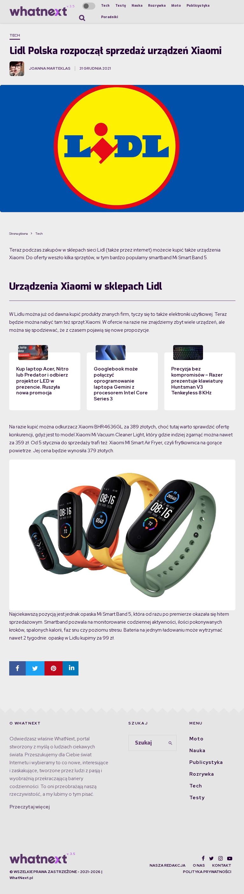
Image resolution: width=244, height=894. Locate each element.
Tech (105, 5)
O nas (199, 865)
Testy (120, 5)
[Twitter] (211, 858)
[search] (170, 743)
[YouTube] (229, 858)
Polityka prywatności (207, 871)
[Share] (17, 668)
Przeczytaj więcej (30, 807)
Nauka (137, 5)
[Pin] (53, 668)
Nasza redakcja (168, 865)
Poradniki (109, 17)
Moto (176, 5)
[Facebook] (203, 858)
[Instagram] (220, 858)
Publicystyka (197, 5)
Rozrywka (157, 5)
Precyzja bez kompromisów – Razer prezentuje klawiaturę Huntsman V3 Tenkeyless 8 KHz (197, 381)
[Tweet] (35, 668)
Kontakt (221, 865)
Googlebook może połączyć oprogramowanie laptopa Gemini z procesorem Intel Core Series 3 (121, 384)
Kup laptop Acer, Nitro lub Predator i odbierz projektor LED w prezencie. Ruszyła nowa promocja (42, 381)
